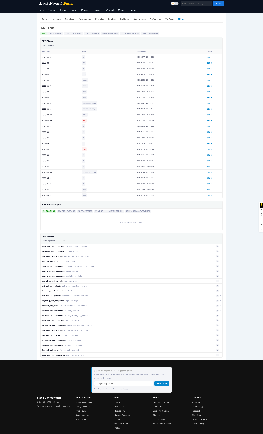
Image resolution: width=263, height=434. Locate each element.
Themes (96, 10)
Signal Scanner (82, 415)
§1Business (49, 211)
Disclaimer (196, 415)
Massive (48, 406)
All (43, 34)
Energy (133, 10)
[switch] (175, 3)
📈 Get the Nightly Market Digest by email (113, 371)
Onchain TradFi (121, 423)
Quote (44, 19)
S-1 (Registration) (130, 34)
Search (218, 3)
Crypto (117, 419)
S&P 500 (118, 402)
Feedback (196, 411)
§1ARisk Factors (66, 211)
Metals (121, 10)
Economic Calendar (161, 411)
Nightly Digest (159, 419)
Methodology (197, 406)
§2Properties (85, 211)
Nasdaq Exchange (122, 415)
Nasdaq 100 (119, 411)
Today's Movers (83, 406)
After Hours (81, 411)
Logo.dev (66, 406)
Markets (51, 10)
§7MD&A (99, 211)
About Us (196, 402)
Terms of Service (199, 419)
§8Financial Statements (138, 211)
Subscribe (162, 383)
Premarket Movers (84, 402)
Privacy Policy (198, 423)
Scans (63, 10)
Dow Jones (119, 406)
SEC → (209, 57)
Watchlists (110, 10)
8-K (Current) (92, 34)
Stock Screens (82, 419)
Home (41, 10)
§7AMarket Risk (115, 211)
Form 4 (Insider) (110, 34)
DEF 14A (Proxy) (150, 34)
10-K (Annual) (55, 34)
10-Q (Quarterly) (73, 34)
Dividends (157, 406)
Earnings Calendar (161, 402)
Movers (84, 10)
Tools (73, 10)
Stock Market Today (162, 423)
